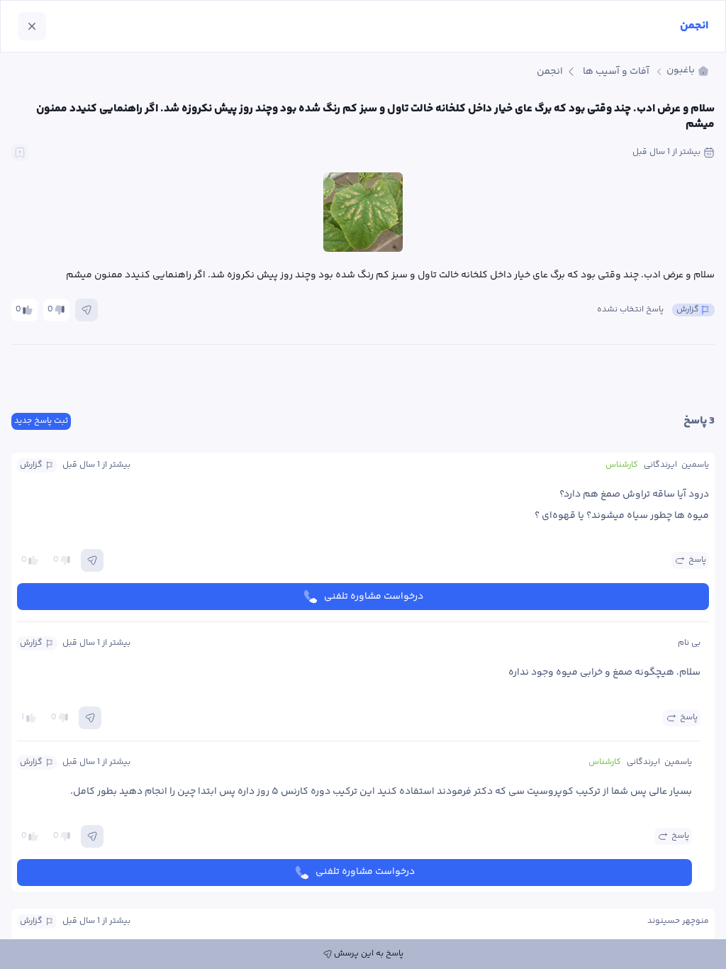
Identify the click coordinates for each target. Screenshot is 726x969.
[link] (687, 71)
